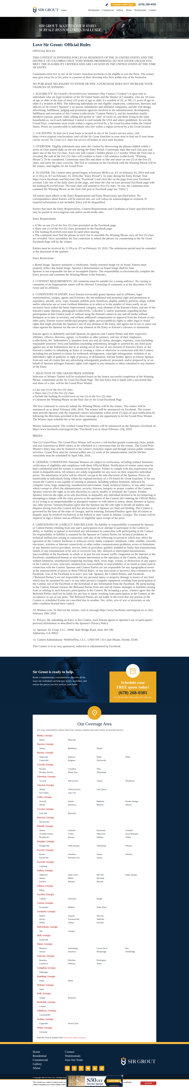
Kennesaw (72, 805)
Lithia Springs (73, 846)
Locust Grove (102, 948)
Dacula (42, 919)
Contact (152, 10)
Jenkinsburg (73, 948)
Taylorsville (101, 760)
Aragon (42, 998)
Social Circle (73, 1023)
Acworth (42, 781)
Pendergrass (101, 960)
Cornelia (71, 931)
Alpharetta (43, 875)
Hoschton (72, 960)
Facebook (74, 1068)
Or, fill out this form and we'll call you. (133, 697)
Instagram (67, 1068)
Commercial (108, 10)
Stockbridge (130, 952)
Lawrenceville (73, 919)
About (129, 10)
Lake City (72, 793)
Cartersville (43, 760)
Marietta (100, 805)
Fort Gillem (44, 793)
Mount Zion (73, 772)
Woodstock (129, 781)
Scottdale (129, 830)
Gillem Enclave (74, 789)
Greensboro (43, 907)
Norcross (100, 916)
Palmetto (71, 881)
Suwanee (100, 922)
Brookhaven (44, 837)
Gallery (119, 10)
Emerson (71, 757)
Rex (127, 948)
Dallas (41, 981)
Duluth (42, 922)
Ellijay (42, 890)
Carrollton (72, 769)
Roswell (100, 881)
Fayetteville (44, 858)
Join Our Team (74, 1060)
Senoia (99, 854)
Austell (71, 801)
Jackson (42, 952)
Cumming (43, 866)
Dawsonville (44, 822)
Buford (42, 916)
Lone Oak (43, 813)
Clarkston (72, 830)
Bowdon (42, 769)
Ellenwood (101, 834)
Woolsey (128, 854)
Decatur (71, 837)
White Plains (102, 907)
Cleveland (43, 1032)
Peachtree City (74, 858)
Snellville (100, 919)
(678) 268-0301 (147, 4)
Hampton (43, 948)
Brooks (42, 854)
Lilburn (71, 922)
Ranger (99, 899)
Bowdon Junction (46, 772)
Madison (71, 907)
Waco (99, 769)
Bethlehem (72, 748)
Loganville (43, 1023)
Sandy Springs (131, 875)
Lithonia (100, 837)
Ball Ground (73, 781)
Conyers (42, 1006)
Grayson (71, 916)
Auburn (42, 748)
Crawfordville (44, 1015)
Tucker (128, 837)
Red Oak (100, 875)
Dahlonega (43, 972)
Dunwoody (101, 830)
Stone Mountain (131, 834)
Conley (71, 834)
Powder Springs (131, 801)
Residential (93, 10)
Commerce (43, 963)
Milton (70, 878)
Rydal (99, 757)
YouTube (88, 1068)
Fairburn (42, 881)
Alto (41, 931)
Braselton (43, 960)
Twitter (81, 1068)
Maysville (72, 740)
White (127, 757)
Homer (42, 740)
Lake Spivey (102, 789)
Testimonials (140, 10)
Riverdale (100, 878)
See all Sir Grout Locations (75, 1037)
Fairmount (72, 899)
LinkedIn (94, 1068)
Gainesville (43, 940)
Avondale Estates (46, 834)
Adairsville (43, 757)
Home (36, 1051)
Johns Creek (73, 875)
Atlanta (42, 789)
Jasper (41, 989)
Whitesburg (101, 772)
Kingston (71, 760)
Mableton (100, 801)
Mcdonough (101, 952)
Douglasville (44, 846)
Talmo (99, 963)
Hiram (70, 981)
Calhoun (42, 899)
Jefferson (71, 963)
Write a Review (106, 5)
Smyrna (128, 805)
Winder (99, 748)
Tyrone (99, 858)
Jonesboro (72, 854)
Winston (128, 846)
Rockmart (72, 998)
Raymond (72, 813)
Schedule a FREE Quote (123, 5)
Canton (99, 781)
